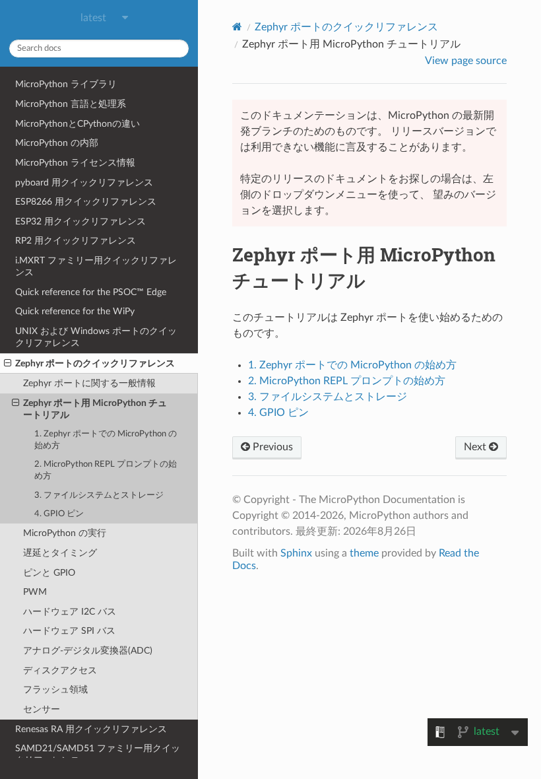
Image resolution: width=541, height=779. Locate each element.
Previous (271, 447)
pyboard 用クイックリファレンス (84, 182)
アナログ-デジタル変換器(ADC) (87, 651)
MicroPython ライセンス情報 (75, 163)
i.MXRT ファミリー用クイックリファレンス (96, 266)
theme (364, 553)
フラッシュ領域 (55, 689)
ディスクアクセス (60, 670)
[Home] (237, 26)
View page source (466, 60)
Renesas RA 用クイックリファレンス (91, 729)
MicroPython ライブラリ (66, 84)
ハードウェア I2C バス (69, 612)
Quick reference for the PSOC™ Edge (90, 292)
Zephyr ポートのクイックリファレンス (95, 363)
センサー (41, 709)
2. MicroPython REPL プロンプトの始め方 (105, 470)
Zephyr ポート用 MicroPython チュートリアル (95, 409)
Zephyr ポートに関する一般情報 (89, 383)
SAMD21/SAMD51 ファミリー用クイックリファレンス (97, 754)
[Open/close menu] (7, 364)
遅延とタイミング (60, 553)
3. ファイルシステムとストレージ (99, 495)
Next (476, 447)
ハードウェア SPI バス (69, 631)
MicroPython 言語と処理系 (70, 104)
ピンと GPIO (49, 573)
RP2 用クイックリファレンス (75, 241)
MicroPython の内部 (56, 143)
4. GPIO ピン (59, 514)
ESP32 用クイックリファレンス (80, 221)
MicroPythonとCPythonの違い (77, 124)
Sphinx (296, 553)
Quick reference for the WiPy (75, 311)
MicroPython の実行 (64, 533)
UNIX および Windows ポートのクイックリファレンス (96, 337)
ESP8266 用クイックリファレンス (85, 202)
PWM (35, 592)
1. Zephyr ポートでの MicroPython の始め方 (105, 440)
